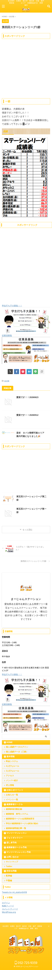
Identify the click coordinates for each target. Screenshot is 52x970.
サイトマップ (12, 862)
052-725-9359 (27, 963)
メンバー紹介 (12, 780)
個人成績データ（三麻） (17, 752)
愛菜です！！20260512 (27, 415)
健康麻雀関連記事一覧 (16, 828)
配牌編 (9, 876)
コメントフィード (10, 909)
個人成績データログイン (17, 747)
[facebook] (16, 371)
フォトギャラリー (15, 838)
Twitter (9, 866)
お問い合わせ (13, 857)
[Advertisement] (26, 66)
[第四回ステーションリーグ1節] (29, 371)
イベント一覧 (12, 799)
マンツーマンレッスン (17, 833)
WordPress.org (9, 912)
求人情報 (10, 785)
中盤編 (9, 880)
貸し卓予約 (12, 842)
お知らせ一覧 (12, 795)
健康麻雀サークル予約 (17, 847)
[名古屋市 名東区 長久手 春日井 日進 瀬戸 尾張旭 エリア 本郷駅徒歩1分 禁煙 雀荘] (26, 11)
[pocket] (22, 371)
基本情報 (11, 756)
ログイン (6, 902)
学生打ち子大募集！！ (12, 305)
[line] (35, 371)
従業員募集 (7, 335)
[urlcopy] (41, 371)
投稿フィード (8, 906)
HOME (10, 742)
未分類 (6, 381)
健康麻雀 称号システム (17, 814)
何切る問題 (12, 871)
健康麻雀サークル (15, 804)
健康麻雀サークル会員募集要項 (20, 819)
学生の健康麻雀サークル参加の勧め (22, 823)
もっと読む (27, 529)
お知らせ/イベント (15, 790)
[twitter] (10, 371)
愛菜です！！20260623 (27, 397)
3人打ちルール (12, 771)
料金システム (12, 761)
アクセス (10, 776)
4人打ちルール (12, 766)
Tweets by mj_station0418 (14, 892)
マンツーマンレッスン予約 (19, 852)
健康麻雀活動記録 (14, 809)
